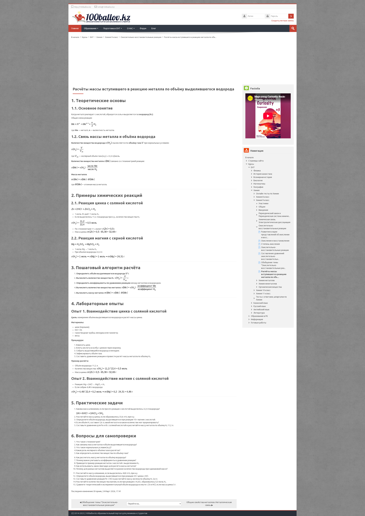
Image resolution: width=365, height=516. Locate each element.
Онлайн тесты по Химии (267, 193)
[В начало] (101, 17)
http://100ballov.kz (82, 7)
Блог (153, 28)
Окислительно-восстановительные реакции (141, 37)
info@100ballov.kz (106, 7)
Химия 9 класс (262, 200)
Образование (90, 28)
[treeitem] (268, 157)
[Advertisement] (156, 61)
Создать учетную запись (282, 20)
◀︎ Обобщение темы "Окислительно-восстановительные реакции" (99, 503)
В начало (249, 157)
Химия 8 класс (262, 197)
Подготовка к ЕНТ (111, 28)
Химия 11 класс (263, 293)
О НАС (130, 28)
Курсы (251, 164)
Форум (143, 28)
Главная (75, 28)
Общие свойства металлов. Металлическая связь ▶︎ (209, 503)
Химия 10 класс (263, 290)
